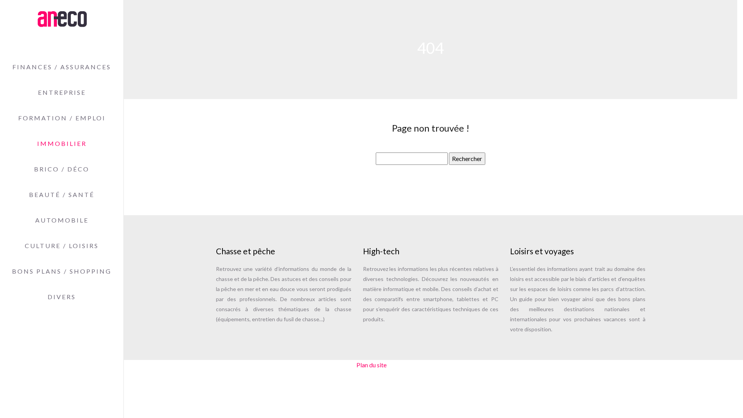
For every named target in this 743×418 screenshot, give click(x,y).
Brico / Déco (61, 169)
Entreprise (62, 92)
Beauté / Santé (61, 194)
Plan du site (371, 364)
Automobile (62, 220)
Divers (62, 296)
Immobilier (62, 143)
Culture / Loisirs (62, 245)
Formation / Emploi (62, 118)
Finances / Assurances (61, 66)
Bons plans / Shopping (61, 271)
